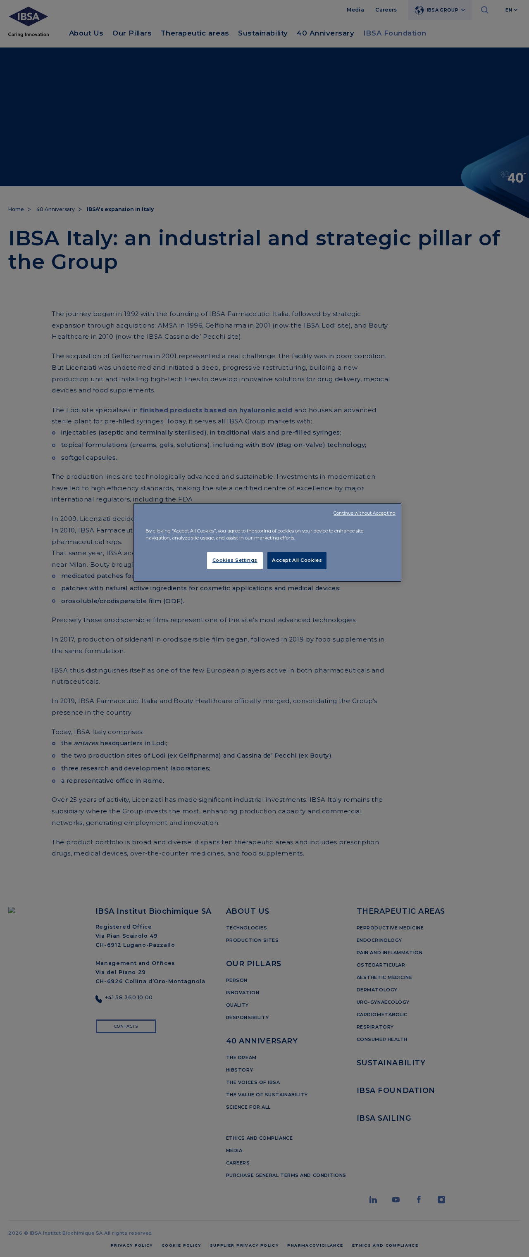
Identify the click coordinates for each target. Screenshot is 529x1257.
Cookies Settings (234, 560)
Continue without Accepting (365, 513)
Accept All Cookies (297, 560)
